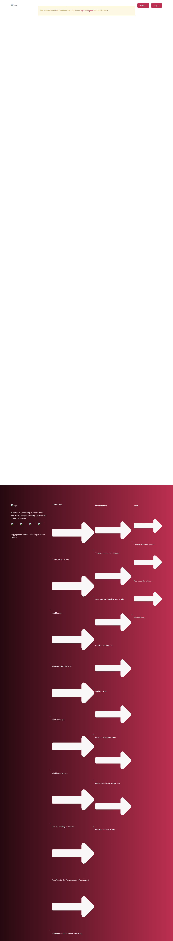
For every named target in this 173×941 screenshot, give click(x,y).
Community (57, 504)
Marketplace (65, 5)
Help (136, 505)
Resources (94, 5)
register (90, 11)
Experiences (81, 5)
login (82, 11)
